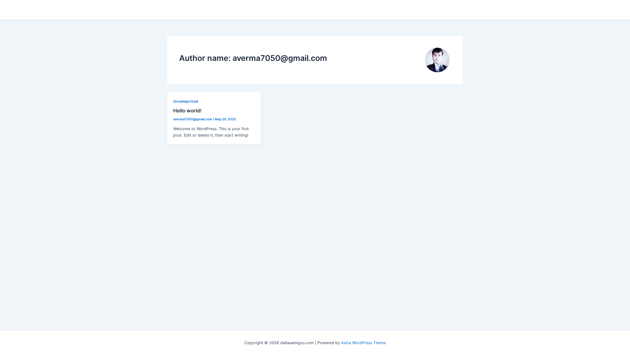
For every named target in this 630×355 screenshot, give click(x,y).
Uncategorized (185, 101)
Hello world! (187, 111)
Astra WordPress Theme (363, 342)
